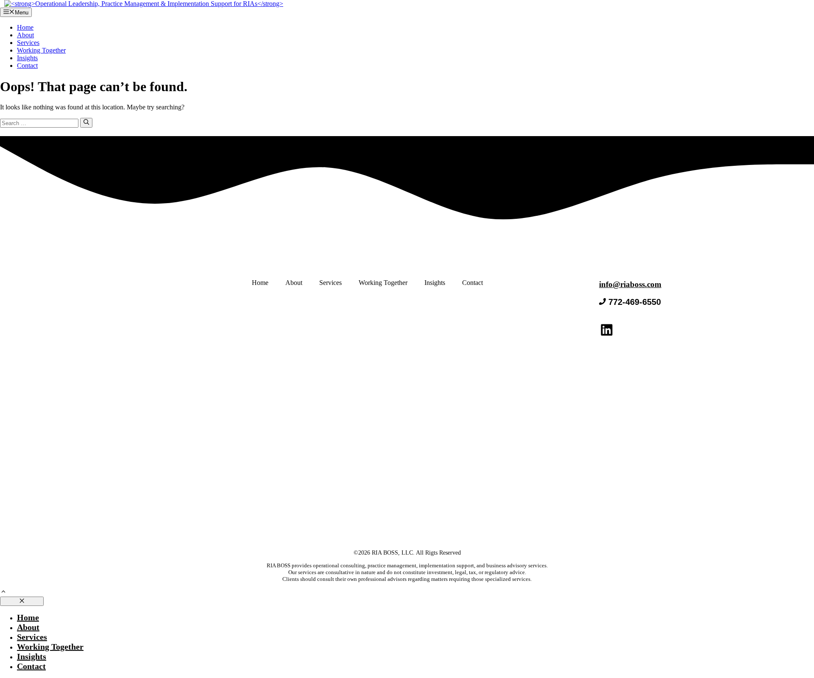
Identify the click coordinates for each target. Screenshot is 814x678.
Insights (27, 57)
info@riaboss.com (630, 284)
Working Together (41, 50)
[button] (3, 592)
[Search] (86, 122)
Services (28, 42)
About (25, 35)
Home (25, 27)
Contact (27, 65)
